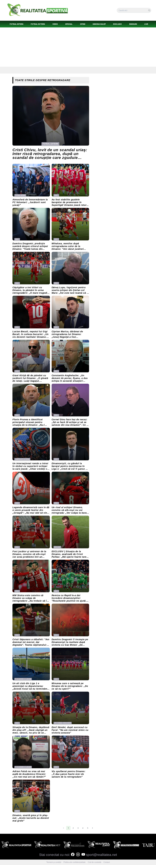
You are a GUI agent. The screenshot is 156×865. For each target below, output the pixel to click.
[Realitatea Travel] (99, 845)
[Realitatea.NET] (47, 845)
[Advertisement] (78, 47)
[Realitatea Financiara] (74, 845)
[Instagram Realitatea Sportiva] (78, 854)
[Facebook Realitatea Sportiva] (72, 854)
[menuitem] (16, 24)
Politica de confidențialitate (74, 862)
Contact (106, 862)
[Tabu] (148, 845)
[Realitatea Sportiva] (16, 845)
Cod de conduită (94, 862)
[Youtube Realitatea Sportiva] (83, 854)
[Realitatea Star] (126, 845)
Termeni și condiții (53, 862)
